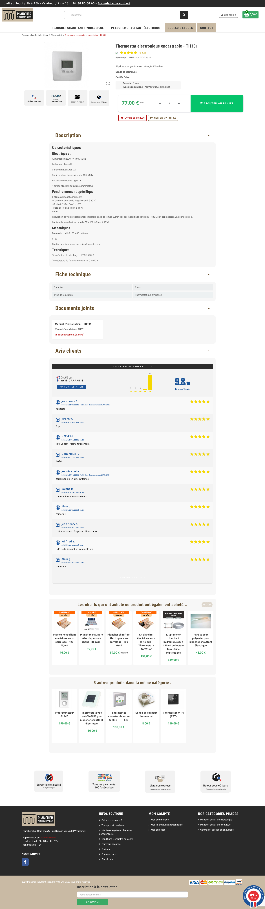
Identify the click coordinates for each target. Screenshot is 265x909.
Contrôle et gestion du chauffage (217, 829)
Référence (121, 57)
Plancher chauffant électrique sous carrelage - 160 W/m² (118, 640)
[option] (64, 638)
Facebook (25, 862)
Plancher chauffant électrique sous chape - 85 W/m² (91, 638)
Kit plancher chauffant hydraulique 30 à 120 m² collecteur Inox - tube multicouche (173, 643)
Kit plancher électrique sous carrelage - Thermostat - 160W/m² (146, 642)
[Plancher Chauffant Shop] (17, 14)
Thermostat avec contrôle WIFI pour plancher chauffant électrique (91, 718)
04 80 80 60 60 (84, 3)
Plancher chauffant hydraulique (216, 819)
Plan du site (107, 859)
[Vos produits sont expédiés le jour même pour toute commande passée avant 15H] (78, 98)
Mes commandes (160, 819)
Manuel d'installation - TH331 (73, 324)
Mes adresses (158, 829)
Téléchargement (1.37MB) (69, 334)
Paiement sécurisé (111, 844)
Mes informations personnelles (167, 824)
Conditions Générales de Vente (117, 839)
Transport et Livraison (112, 825)
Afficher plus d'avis (132, 577)
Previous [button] (204, 604)
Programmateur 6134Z (64, 714)
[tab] (132, 135)
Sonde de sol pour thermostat (146, 714)
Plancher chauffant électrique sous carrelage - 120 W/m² (64, 640)
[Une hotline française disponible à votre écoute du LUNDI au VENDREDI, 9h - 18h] (34, 98)
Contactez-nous (109, 854)
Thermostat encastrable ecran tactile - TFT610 (119, 716)
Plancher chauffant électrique (215, 824)
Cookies (105, 849)
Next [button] (210, 604)
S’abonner (93, 901)
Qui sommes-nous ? (111, 820)
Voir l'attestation (71, 386)
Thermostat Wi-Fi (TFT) (173, 714)
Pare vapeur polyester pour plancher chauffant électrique (200, 640)
